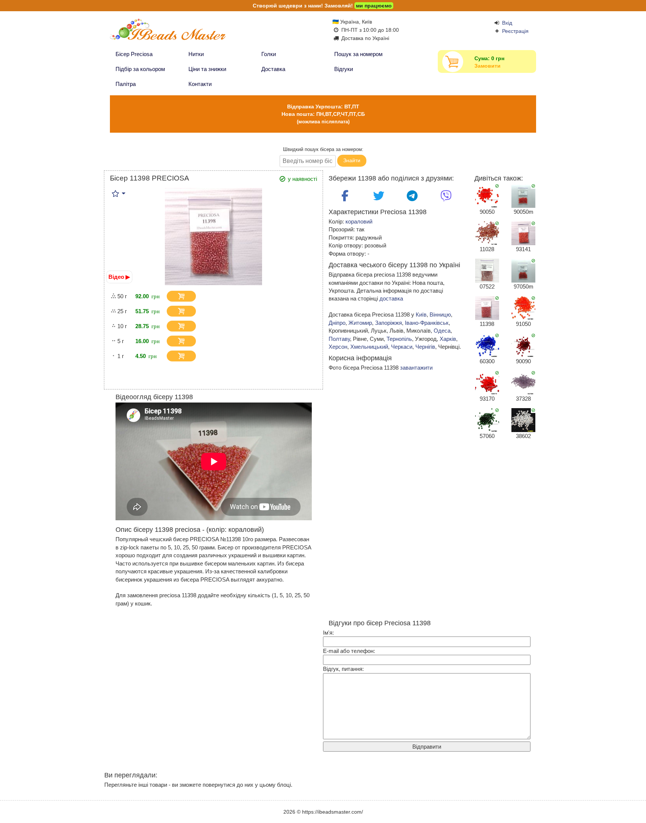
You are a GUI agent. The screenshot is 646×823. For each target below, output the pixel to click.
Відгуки (343, 69)
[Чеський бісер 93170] (487, 382)
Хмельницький (369, 346)
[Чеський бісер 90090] (523, 345)
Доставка (273, 69)
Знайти (351, 160)
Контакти (200, 84)
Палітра (126, 84)
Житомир (360, 323)
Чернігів (425, 346)
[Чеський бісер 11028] (487, 232)
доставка (391, 298)
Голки (268, 54)
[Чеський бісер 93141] (523, 232)
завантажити (416, 367)
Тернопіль (399, 339)
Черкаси (401, 346)
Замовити (487, 66)
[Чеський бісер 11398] (487, 307)
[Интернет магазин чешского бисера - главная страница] (182, 33)
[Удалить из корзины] (201, 296)
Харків (448, 339)
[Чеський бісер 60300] (487, 345)
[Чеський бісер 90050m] (523, 195)
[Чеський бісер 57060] (487, 419)
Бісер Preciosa (134, 54)
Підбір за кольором (140, 69)
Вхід (507, 23)
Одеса (442, 330)
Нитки (196, 54)
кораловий (358, 221)
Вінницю (440, 314)
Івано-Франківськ (427, 323)
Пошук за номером (358, 54)
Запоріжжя (388, 323)
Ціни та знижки (207, 69)
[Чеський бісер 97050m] (523, 270)
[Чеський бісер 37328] (523, 382)
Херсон (338, 346)
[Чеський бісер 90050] (487, 195)
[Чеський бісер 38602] (523, 419)
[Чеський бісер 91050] (523, 307)
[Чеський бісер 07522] (487, 270)
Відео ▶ (119, 277)
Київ (421, 314)
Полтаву (339, 339)
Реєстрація (515, 31)
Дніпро (337, 323)
